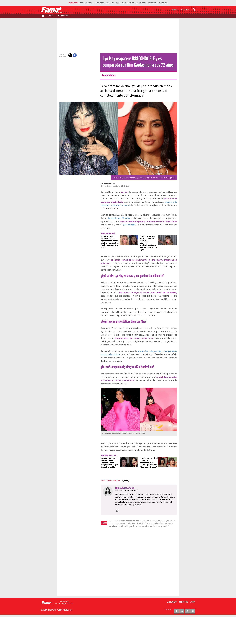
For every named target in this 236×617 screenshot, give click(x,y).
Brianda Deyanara (86, 3)
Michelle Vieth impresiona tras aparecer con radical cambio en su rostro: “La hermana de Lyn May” (109, 242)
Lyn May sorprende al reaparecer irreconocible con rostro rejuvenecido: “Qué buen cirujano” (149, 462)
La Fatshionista (141, 3)
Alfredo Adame (99, 3)
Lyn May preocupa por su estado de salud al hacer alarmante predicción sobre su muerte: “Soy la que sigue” (148, 243)
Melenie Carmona (128, 3)
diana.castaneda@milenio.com (126, 490)
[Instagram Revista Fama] (187, 611)
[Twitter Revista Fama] (181, 611)
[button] (70, 55)
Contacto (183, 602)
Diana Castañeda (108, 184)
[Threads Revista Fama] (192, 611)
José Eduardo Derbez (113, 3)
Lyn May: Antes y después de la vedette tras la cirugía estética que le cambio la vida (109, 462)
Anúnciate (172, 602)
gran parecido (128, 224)
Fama (51, 16)
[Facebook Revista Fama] (176, 611)
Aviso (192, 602)
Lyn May (125, 480)
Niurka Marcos (163, 3)
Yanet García (152, 3)
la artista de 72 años (119, 218)
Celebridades (63, 16)
